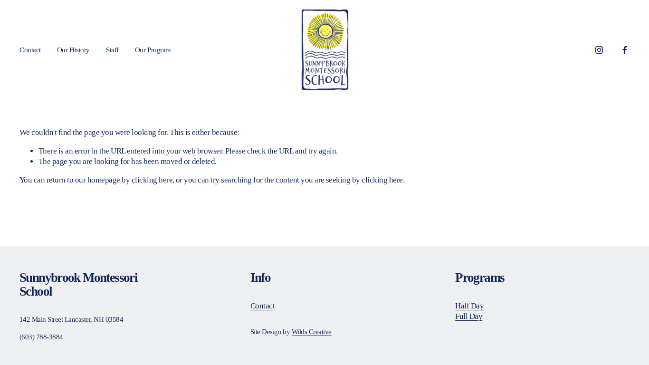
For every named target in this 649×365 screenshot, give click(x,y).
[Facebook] (625, 50)
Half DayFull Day (469, 311)
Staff (112, 50)
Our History (73, 50)
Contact (30, 50)
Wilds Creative (312, 331)
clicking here (152, 179)
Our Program (153, 50)
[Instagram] (599, 50)
